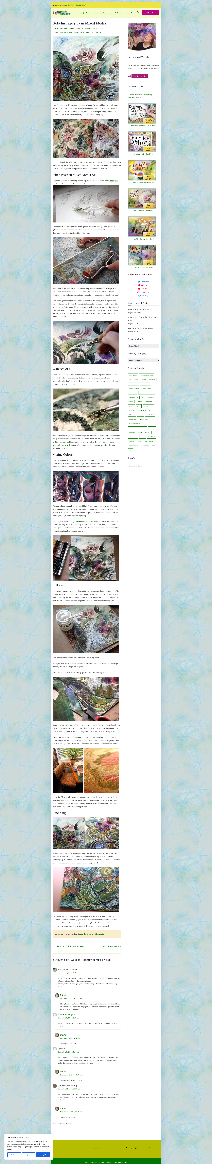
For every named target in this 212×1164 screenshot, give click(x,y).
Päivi (63, 995)
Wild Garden (139, 267)
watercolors (85, 32)
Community (100, 13)
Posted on (63, 28)
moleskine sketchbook (135, 423)
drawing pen (132, 392)
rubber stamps (133, 437)
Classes (89, 13)
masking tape (133, 419)
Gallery (118, 13)
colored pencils (133, 384)
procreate (147, 432)
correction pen (145, 384)
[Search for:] (143, 466)
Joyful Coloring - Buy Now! (143, 239)
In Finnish (128, 13)
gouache (131, 410)
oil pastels (132, 432)
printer (140, 432)
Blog (82, 13)
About (110, 13)
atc (130, 379)
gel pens (131, 406)
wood (153, 445)
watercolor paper (149, 441)
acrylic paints (133, 375)
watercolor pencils (134, 445)
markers (140, 415)
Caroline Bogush (66, 1014)
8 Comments (96, 32)
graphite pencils (141, 410)
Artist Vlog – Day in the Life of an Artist (142, 318)
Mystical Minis (139, 154)
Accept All (43, 1155)
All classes (131, 95)
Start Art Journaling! (111, 946)
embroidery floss (133, 397)
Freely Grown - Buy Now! (143, 211)
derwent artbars (146, 388)
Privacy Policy (94, 1148)
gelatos (131, 401)
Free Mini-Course (150, 13)
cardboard (152, 379)
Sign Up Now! (80, 5)
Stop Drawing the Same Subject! (141, 328)
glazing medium (148, 406)
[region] (28, 1147)
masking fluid (150, 415)
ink (150, 410)
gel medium (148, 401)
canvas (144, 379)
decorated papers (65, 32)
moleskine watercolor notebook (137, 428)
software (131, 441)
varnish (139, 441)
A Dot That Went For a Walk (139, 309)
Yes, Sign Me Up (140, 76)
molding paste (144, 419)
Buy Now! (149, 154)
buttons (136, 379)
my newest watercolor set (87, 521)
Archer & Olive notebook (146, 375)
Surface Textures (99, 28)
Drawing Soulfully (138, 126)
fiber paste (76, 32)
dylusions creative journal (146, 392)
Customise (14, 1155)
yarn (130, 450)
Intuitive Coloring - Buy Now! (143, 182)
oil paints (152, 428)
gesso (138, 406)
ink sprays (132, 415)
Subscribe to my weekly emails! (91, 934)
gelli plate (139, 401)
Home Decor (87, 28)
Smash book (151, 437)
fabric (143, 397)
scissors (143, 437)
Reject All (28, 1155)
